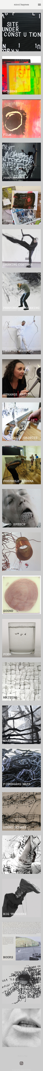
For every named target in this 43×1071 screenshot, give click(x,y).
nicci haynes (21, 4)
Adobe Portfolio (25, 1070)
